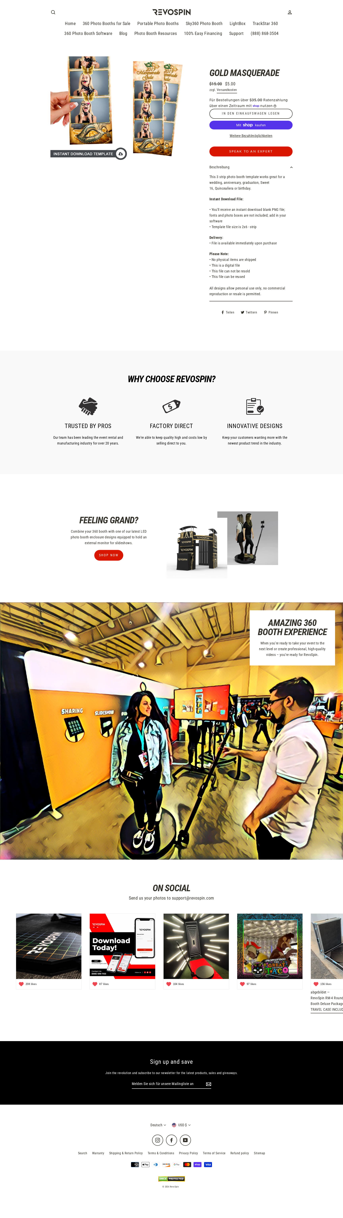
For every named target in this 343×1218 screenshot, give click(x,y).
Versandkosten (227, 90)
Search (82, 1153)
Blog (123, 33)
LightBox (238, 23)
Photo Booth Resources (155, 33)
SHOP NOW (109, 555)
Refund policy (239, 1153)
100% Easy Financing (203, 33)
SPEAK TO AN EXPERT (251, 151)
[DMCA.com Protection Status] (171, 1178)
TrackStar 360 (265, 23)
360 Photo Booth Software (88, 33)
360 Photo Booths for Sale (106, 23)
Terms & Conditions (161, 1153)
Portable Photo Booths (158, 23)
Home (70, 23)
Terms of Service (214, 1153)
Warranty (98, 1153)
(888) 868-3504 (264, 33)
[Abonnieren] (208, 1084)
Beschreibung (219, 167)
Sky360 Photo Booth (204, 23)
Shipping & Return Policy (126, 1153)
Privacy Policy (188, 1153)
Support (236, 33)
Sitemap (259, 1153)
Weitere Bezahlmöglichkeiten (251, 136)
